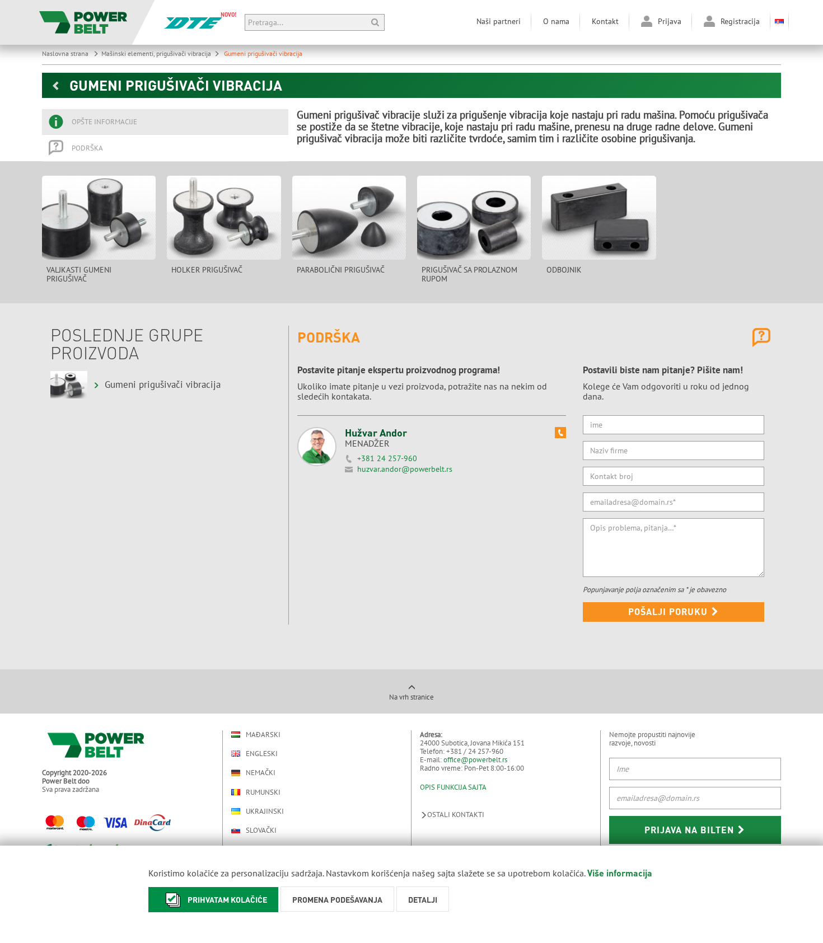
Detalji (422, 899)
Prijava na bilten (690, 830)
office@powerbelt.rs (475, 759)
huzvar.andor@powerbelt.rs (404, 469)
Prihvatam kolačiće (227, 899)
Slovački (261, 830)
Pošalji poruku (669, 611)
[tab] (165, 122)
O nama (556, 21)
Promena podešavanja (337, 899)
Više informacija (619, 873)
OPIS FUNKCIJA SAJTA (453, 787)
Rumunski (263, 792)
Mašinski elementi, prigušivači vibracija (156, 53)
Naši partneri (498, 21)
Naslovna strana (66, 53)
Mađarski (263, 734)
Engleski (262, 753)
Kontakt (605, 21)
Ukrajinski (265, 811)
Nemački (260, 772)
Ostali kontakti (455, 814)
